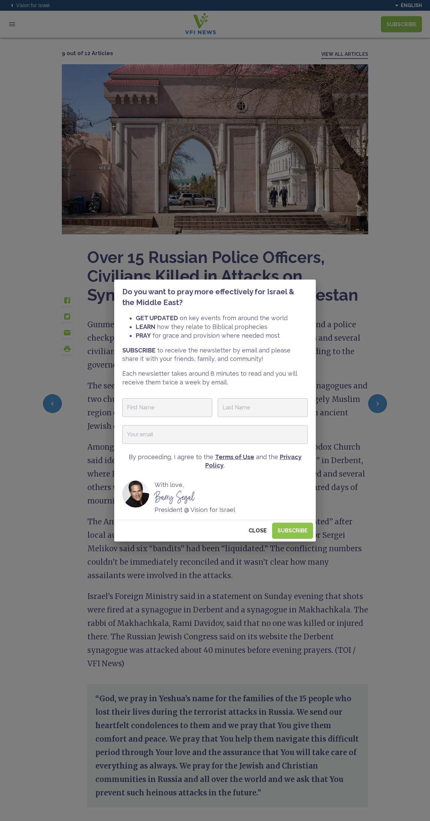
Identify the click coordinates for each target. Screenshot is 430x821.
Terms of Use (234, 456)
